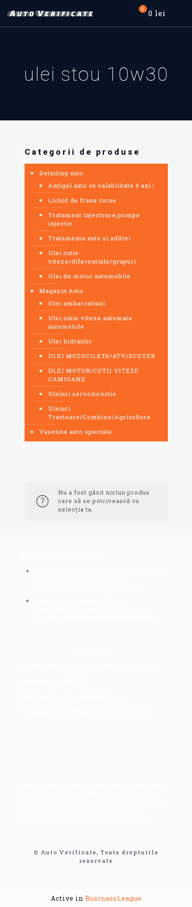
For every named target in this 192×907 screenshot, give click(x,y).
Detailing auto (61, 173)
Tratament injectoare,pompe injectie (94, 219)
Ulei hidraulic (70, 341)
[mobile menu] (180, 13)
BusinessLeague (113, 898)
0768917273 (70, 681)
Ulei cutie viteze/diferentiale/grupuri (92, 257)
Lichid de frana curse (82, 200)
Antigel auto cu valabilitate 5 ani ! (101, 185)
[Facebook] (46, 751)
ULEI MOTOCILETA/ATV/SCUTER (101, 356)
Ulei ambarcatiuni (76, 303)
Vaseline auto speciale (75, 432)
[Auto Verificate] (51, 13)
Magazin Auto (61, 291)
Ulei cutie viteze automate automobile (90, 322)
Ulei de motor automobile (89, 276)
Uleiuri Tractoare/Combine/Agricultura (99, 412)
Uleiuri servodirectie (82, 394)
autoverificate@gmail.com (83, 696)
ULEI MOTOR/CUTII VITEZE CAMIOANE (93, 375)
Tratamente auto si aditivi (89, 238)
